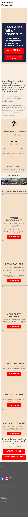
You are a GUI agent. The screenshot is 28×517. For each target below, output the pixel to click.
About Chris (3, 501)
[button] (2, 182)
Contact (3, 503)
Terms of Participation (6, 506)
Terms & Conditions (5, 505)
